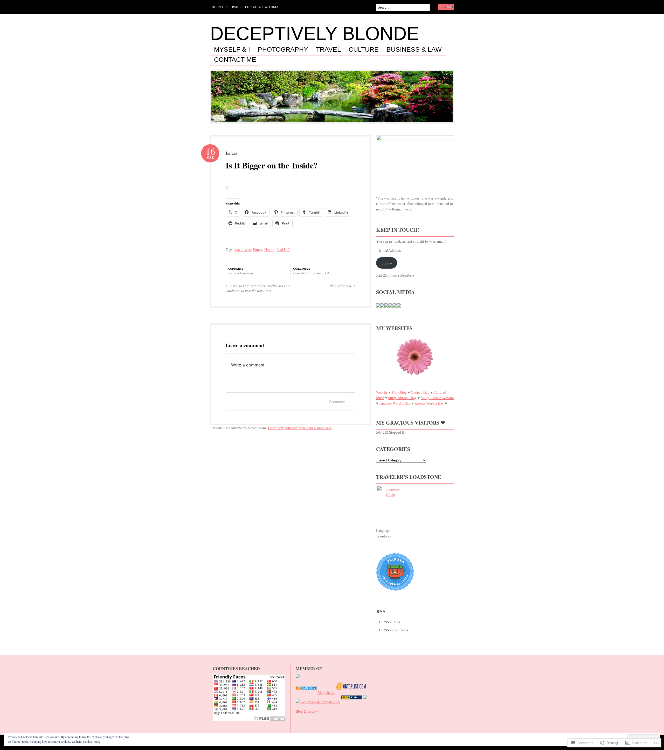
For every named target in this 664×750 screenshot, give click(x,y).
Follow (387, 263)
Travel (328, 49)
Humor (269, 249)
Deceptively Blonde (314, 33)
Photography (283, 49)
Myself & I (232, 49)
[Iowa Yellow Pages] (351, 701)
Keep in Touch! (397, 230)
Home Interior (303, 273)
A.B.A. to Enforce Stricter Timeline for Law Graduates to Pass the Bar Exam (258, 288)
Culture (364, 49)
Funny (257, 249)
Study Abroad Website (437, 397)
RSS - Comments (395, 630)
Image (231, 153)
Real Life (283, 249)
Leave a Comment (240, 273)
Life (327, 273)
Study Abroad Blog (402, 397)
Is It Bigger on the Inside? (272, 165)
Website (382, 392)
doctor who (242, 249)
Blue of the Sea (342, 285)
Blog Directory (307, 711)
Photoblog (399, 392)
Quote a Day (420, 392)
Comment (337, 401)
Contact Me (235, 59)
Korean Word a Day (429, 403)
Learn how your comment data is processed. (300, 427)
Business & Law (414, 49)
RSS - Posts (391, 621)
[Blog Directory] (306, 692)
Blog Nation (326, 692)
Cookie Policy (91, 741)
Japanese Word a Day (394, 403)
